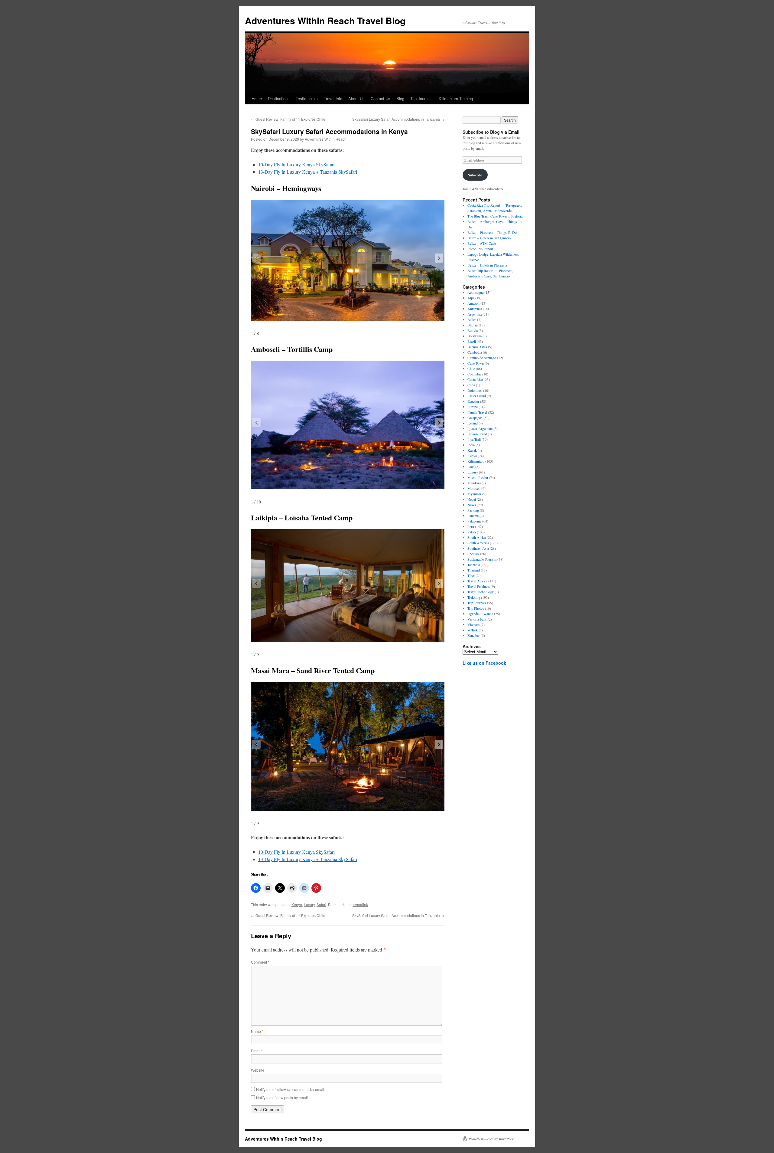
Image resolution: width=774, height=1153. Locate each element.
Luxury (309, 904)
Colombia (474, 374)
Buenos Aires (477, 346)
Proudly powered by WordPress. (492, 1138)
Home (257, 98)
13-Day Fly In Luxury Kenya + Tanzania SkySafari (307, 172)
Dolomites (474, 390)
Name (257, 1031)
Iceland (472, 423)
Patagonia (474, 521)
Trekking (473, 597)
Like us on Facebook (484, 663)
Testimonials (307, 98)
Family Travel (477, 412)
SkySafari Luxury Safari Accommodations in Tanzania (398, 119)
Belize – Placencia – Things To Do (492, 232)
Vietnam (473, 624)
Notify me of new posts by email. (282, 1097)
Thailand (473, 570)
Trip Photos (475, 608)
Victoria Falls (477, 619)
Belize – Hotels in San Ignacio (489, 237)
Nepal (471, 499)
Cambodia (474, 352)
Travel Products (478, 586)
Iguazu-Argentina (480, 428)
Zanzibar (473, 635)
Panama (473, 515)
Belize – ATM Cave (481, 243)
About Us (356, 98)
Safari (321, 904)
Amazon (473, 303)
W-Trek (472, 629)
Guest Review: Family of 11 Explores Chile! (288, 119)
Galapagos (475, 417)
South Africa (476, 537)
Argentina (474, 314)
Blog (400, 98)
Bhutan (472, 325)
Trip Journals (421, 98)
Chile (471, 368)
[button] (439, 258)
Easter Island (476, 395)
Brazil (471, 341)
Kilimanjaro (475, 461)
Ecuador (473, 401)
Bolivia (472, 330)
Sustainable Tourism (481, 559)
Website (257, 1070)
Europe (472, 406)
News (471, 504)
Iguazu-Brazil (477, 433)
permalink (360, 904)
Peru (470, 526)
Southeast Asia (478, 548)
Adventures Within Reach (325, 139)
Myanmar (474, 493)
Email (257, 1050)
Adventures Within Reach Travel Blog (325, 20)
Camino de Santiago (481, 357)
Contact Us (380, 98)
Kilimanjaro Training (456, 98)
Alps (470, 297)
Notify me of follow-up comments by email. (290, 1089)
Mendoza (474, 482)
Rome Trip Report (480, 248)
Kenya (296, 904)
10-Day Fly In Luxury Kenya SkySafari (296, 164)
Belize (471, 319)
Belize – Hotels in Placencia (487, 265)
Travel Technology (480, 591)
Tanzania (473, 564)
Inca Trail (474, 439)
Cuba (471, 384)
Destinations (279, 98)
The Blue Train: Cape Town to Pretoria (494, 216)
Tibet (471, 575)
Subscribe (475, 174)
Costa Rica (475, 379)
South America (478, 542)
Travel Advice (477, 580)
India (471, 444)
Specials (473, 553)
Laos (470, 466)
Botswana (474, 335)
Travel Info (333, 98)
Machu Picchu (477, 477)
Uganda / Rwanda (480, 613)
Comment (260, 962)
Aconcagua (475, 292)
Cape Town (475, 363)
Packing (473, 510)
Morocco (473, 488)
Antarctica (474, 308)
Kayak (472, 450)
